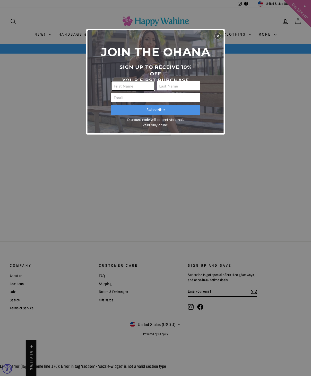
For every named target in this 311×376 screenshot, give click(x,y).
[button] (218, 36)
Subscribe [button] (156, 109)
